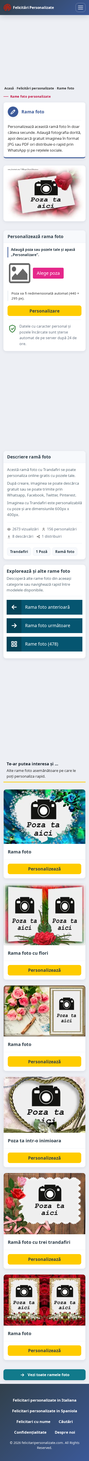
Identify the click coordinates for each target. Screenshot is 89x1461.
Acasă (9, 88)
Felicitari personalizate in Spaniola (44, 1410)
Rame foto (65, 88)
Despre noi (65, 1432)
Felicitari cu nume (33, 1421)
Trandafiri (19, 551)
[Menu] (81, 7)
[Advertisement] (44, 51)
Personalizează (44, 869)
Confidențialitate (30, 1432)
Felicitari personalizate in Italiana (44, 1400)
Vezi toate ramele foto (48, 1374)
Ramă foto (64, 551)
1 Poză (41, 551)
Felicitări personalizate (35, 88)
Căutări (66, 1421)
